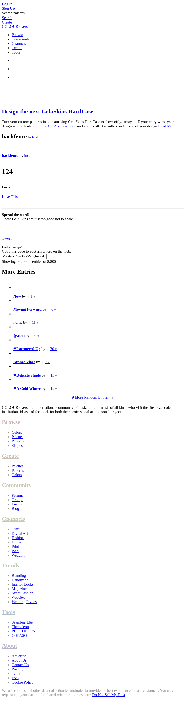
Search (7, 18)
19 (53, 388)
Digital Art (20, 533)
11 (35, 322)
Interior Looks (22, 584)
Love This (10, 197)
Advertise (19, 656)
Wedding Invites (24, 602)
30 (53, 349)
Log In (7, 4)
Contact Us (20, 665)
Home (16, 542)
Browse (17, 35)
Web (15, 551)
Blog (15, 508)
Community (21, 39)
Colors (17, 432)
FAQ (15, 678)
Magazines (20, 589)
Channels (19, 43)
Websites (18, 597)
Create (7, 22)
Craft (15, 529)
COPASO (19, 635)
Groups (17, 500)
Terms (16, 673)
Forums (17, 495)
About (9, 646)
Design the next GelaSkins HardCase (47, 111)
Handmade (20, 580)
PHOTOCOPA (23, 631)
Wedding (18, 555)
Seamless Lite (22, 622)
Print (15, 546)
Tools (16, 52)
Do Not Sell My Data (108, 695)
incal (35, 137)
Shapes (17, 445)
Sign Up (8, 8)
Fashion (18, 538)
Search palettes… (15, 13)
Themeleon (20, 627)
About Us (19, 660)
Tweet (6, 238)
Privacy (17, 669)
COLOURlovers (15, 26)
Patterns (18, 441)
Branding (19, 576)
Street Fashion (22, 593)
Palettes (17, 437)
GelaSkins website (62, 126)
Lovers (17, 504)
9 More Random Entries (93, 397)
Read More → (169, 126)
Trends (17, 48)
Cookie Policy (22, 682)
